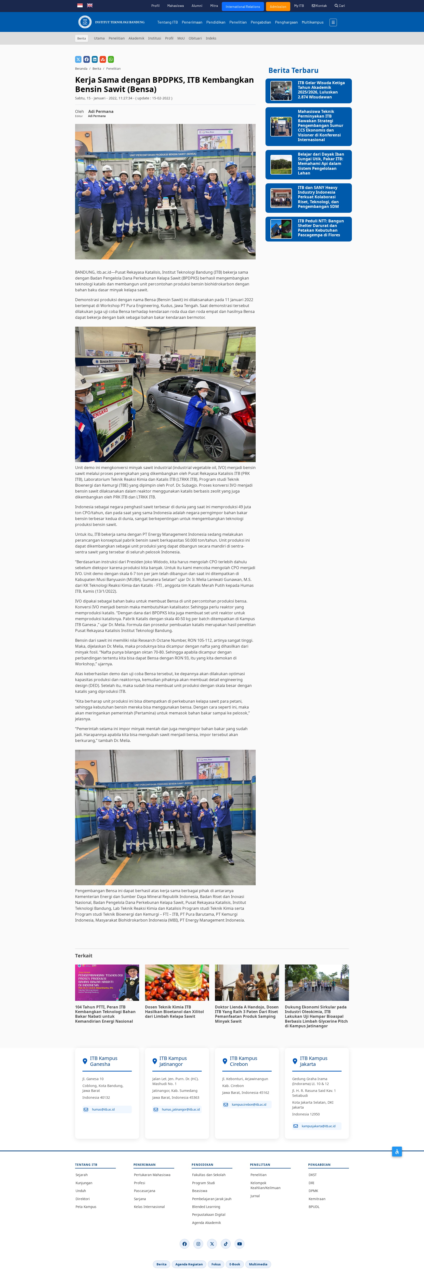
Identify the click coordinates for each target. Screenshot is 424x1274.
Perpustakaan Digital (208, 1214)
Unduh (81, 1190)
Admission (278, 6)
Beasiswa (199, 1190)
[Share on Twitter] (78, 59)
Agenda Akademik (206, 1222)
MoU (181, 38)
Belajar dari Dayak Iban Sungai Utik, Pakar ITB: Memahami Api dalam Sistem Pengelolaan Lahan (321, 163)
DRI (311, 1182)
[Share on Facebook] (86, 59)
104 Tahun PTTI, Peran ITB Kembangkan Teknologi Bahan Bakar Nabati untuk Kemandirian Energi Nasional (105, 1014)
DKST (313, 1174)
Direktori (83, 1198)
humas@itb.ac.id (103, 1109)
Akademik (136, 38)
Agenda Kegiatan (189, 1264)
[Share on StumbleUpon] (103, 59)
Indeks (211, 38)
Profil (155, 5)
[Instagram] (198, 1244)
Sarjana (140, 1198)
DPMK (313, 1190)
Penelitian (238, 22)
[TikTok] (226, 1244)
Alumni (197, 5)
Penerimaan (192, 22)
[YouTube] (239, 1244)
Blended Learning (206, 1206)
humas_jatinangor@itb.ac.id (181, 1109)
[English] (90, 5)
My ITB (299, 5)
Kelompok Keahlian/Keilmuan (265, 1185)
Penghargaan (286, 22)
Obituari (195, 38)
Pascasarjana (144, 1190)
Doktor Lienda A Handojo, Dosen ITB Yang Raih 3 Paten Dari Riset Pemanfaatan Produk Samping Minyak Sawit (247, 1014)
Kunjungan (84, 1182)
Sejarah (82, 1174)
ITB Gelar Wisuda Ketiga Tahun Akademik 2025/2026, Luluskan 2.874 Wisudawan (321, 90)
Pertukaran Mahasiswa (152, 1174)
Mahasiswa (175, 5)
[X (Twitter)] (212, 1244)
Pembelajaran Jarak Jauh (211, 1198)
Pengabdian (261, 22)
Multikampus (313, 22)
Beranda (81, 68)
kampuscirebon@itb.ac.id (249, 1104)
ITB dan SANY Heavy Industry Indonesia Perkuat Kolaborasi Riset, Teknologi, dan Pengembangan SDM (318, 197)
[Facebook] (184, 1244)
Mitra (214, 5)
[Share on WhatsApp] (111, 59)
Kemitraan (317, 1198)
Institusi (154, 38)
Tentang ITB (167, 22)
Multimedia (258, 1264)
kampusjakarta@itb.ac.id (318, 1126)
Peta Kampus (86, 1206)
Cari (341, 5)
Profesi (139, 1182)
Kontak (321, 5)
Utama (99, 38)
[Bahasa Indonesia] (80, 5)
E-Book (234, 1264)
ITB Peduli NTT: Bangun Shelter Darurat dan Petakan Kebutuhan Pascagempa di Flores (321, 228)
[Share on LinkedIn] (95, 59)
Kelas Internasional (149, 1206)
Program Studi (203, 1182)
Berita (97, 68)
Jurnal (255, 1196)
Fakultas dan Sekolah (208, 1174)
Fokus (216, 1264)
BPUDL (314, 1206)
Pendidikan (215, 22)
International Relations (243, 6)
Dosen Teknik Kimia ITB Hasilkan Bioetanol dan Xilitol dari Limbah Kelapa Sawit (174, 1011)
